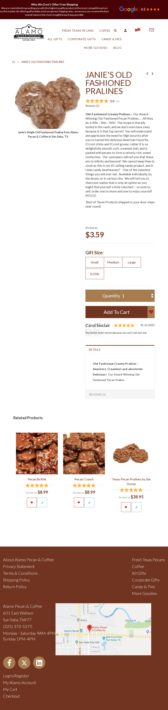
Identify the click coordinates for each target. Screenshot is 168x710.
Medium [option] (113, 262)
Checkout (11, 695)
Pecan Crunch (84, 479)
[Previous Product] (147, 73)
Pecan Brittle (37, 479)
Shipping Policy (16, 579)
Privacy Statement (19, 566)
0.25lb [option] (94, 274)
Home (13, 62)
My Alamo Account (19, 682)
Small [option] (95, 262)
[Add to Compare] (42, 502)
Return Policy (15, 586)
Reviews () (92, 105)
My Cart (10, 689)
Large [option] (132, 262)
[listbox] (120, 268)
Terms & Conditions (20, 573)
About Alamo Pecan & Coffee (28, 559)
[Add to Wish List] (32, 502)
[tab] (120, 349)
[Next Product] (152, 73)
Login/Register (16, 675)
